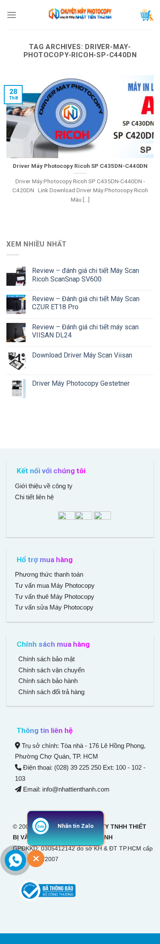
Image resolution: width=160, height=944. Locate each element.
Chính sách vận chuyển (50, 670)
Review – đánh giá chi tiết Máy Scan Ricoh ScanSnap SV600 (85, 275)
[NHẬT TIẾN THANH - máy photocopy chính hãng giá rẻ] (80, 15)
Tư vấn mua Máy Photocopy (55, 585)
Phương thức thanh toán (49, 574)
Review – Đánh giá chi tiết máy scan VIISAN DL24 (85, 331)
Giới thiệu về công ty (44, 486)
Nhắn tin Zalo (75, 826)
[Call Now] (15, 860)
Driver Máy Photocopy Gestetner (81, 383)
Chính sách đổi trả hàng (50, 691)
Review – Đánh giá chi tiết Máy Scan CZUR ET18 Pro (86, 303)
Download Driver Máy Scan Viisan (82, 355)
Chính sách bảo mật (46, 659)
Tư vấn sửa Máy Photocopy (54, 607)
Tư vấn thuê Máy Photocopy (54, 596)
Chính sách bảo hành (47, 680)
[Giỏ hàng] (147, 15)
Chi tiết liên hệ (35, 497)
